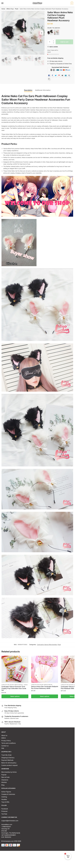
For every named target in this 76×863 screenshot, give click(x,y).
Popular (3, 775)
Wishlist (4, 782)
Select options (15, 696)
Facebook (4, 809)
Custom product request (9, 765)
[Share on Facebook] (52, 75)
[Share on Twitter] (55, 75)
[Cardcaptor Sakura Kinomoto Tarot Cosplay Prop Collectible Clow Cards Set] (14, 669)
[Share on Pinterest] (59, 75)
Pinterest (4, 811)
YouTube (4, 814)
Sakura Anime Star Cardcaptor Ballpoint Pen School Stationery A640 (44, 687)
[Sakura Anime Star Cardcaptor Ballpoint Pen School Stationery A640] (44, 669)
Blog (2, 785)
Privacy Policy (6, 740)
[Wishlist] (25, 658)
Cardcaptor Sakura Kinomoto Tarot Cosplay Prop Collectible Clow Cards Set (13, 688)
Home (3, 9)
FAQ (2, 748)
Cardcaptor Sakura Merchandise (47, 644)
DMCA (3, 738)
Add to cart (64, 42)
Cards (26, 684)
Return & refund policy (8, 763)
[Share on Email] (62, 75)
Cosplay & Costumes (8, 794)
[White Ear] (56, 32)
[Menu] (4, 3)
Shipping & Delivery (7, 758)
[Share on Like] (49, 75)
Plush (16, 9)
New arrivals (5, 777)
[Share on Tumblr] (69, 75)
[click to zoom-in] (22, 33)
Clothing (4, 797)
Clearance (4, 780)
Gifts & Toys (10, 9)
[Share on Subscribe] (65, 75)
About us (4, 735)
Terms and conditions (8, 743)
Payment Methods (7, 760)
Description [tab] (28, 90)
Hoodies (4, 799)
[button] (53, 41)
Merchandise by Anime (9, 772)
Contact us (5, 746)
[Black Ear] (50, 32)
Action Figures (6, 792)
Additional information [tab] (43, 90)
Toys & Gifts (5, 802)
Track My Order (6, 755)
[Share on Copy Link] (49, 79)
